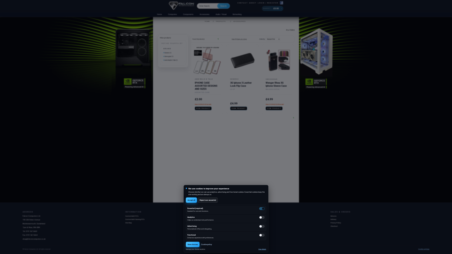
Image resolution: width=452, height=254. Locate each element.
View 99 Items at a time (239, 39)
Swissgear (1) (169, 56)
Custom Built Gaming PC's (134, 219)
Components (188, 14)
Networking (237, 14)
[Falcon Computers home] (182, 6)
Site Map (128, 223)
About (252, 3)
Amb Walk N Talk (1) (171, 60)
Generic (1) (168, 53)
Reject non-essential (208, 200)
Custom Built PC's (131, 216)
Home (159, 14)
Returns (333, 216)
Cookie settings (423, 249)
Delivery (333, 219)
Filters (290, 30)
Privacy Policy (336, 223)
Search (223, 6)
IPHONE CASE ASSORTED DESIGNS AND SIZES (206, 85)
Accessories (204, 14)
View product (203, 108)
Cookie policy (206, 244)
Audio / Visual (221, 14)
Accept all (191, 200)
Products (221, 21)
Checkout (334, 226)
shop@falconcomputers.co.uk (34, 239)
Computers (172, 14)
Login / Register (268, 3)
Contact (242, 3)
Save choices (193, 244)
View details (262, 249)
